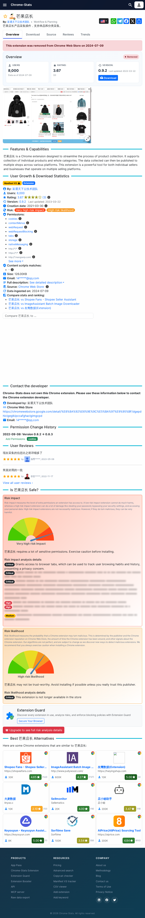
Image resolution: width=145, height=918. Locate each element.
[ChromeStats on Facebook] (107, 900)
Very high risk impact (30, 210)
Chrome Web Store (31, 286)
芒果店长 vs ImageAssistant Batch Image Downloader (44, 303)
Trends (85, 34)
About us (101, 865)
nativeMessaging (18, 244)
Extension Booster (21, 881)
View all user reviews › (18, 483)
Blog (98, 875)
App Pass (16, 865)
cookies (12, 218)
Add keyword (60, 897)
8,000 (21, 193)
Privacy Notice (104, 892)
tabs (11, 235)
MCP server (17, 892)
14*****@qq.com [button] (27, 278)
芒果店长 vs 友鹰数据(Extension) (29, 308)
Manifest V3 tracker (64, 881)
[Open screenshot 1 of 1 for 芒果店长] (47, 115)
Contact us (102, 881)
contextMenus (16, 222)
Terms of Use (103, 886)
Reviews (68, 34)
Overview (12, 34)
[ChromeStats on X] (114, 900)
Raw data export (20, 897)
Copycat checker (63, 875)
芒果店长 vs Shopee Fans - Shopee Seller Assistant (42, 299)
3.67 (32, 197)
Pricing (57, 865)
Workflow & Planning (45, 21)
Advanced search (63, 870)
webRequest (15, 227)
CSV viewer (60, 886)
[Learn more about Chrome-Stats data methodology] (47, 286)
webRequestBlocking (20, 231)
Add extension (61, 892)
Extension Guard (20, 875)
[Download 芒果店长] (117, 72)
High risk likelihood (61, 210)
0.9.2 (22, 201)
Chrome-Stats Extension (25, 870)
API (13, 886)
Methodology (103, 870)
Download (33, 34)
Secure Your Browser (31, 720)
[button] (4, 4)
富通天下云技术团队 (18, 21)
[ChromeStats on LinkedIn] (99, 900)
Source (51, 34)
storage (12, 239)
